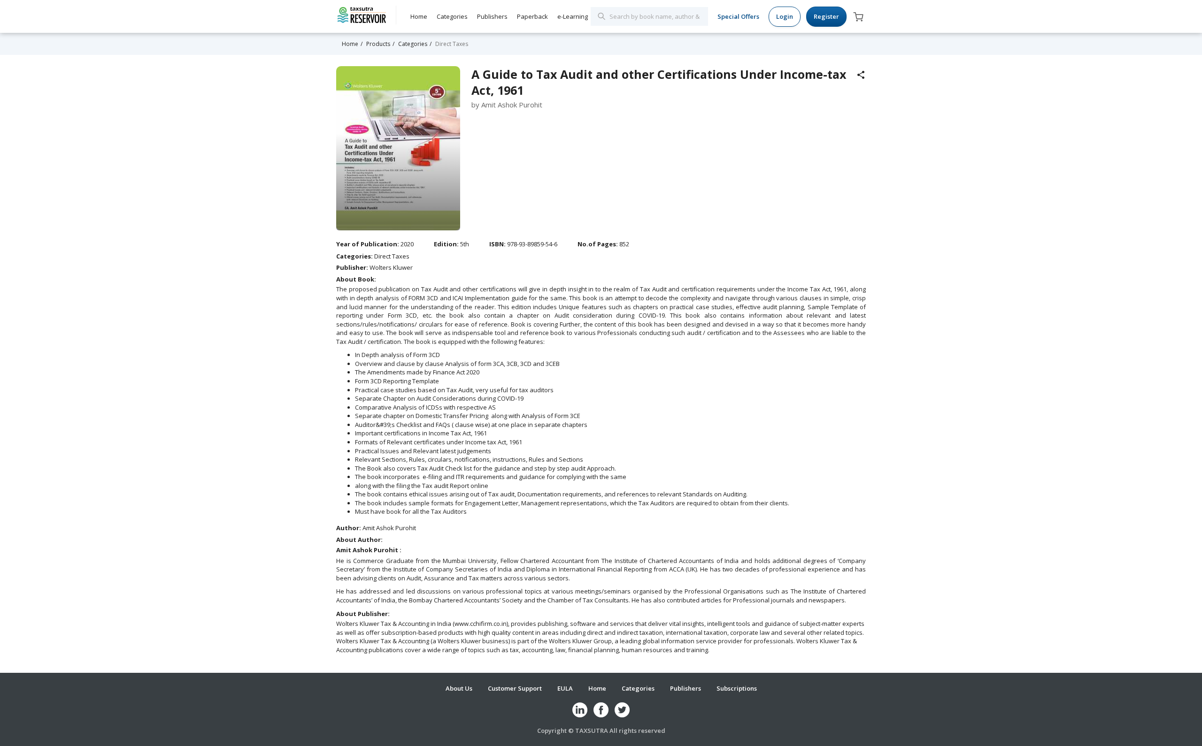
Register (826, 16)
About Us (459, 688)
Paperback (532, 16)
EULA (565, 688)
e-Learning (572, 16)
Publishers (492, 16)
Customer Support (515, 688)
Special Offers (738, 16)
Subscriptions (737, 688)
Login (784, 16)
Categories (452, 16)
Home (418, 16)
